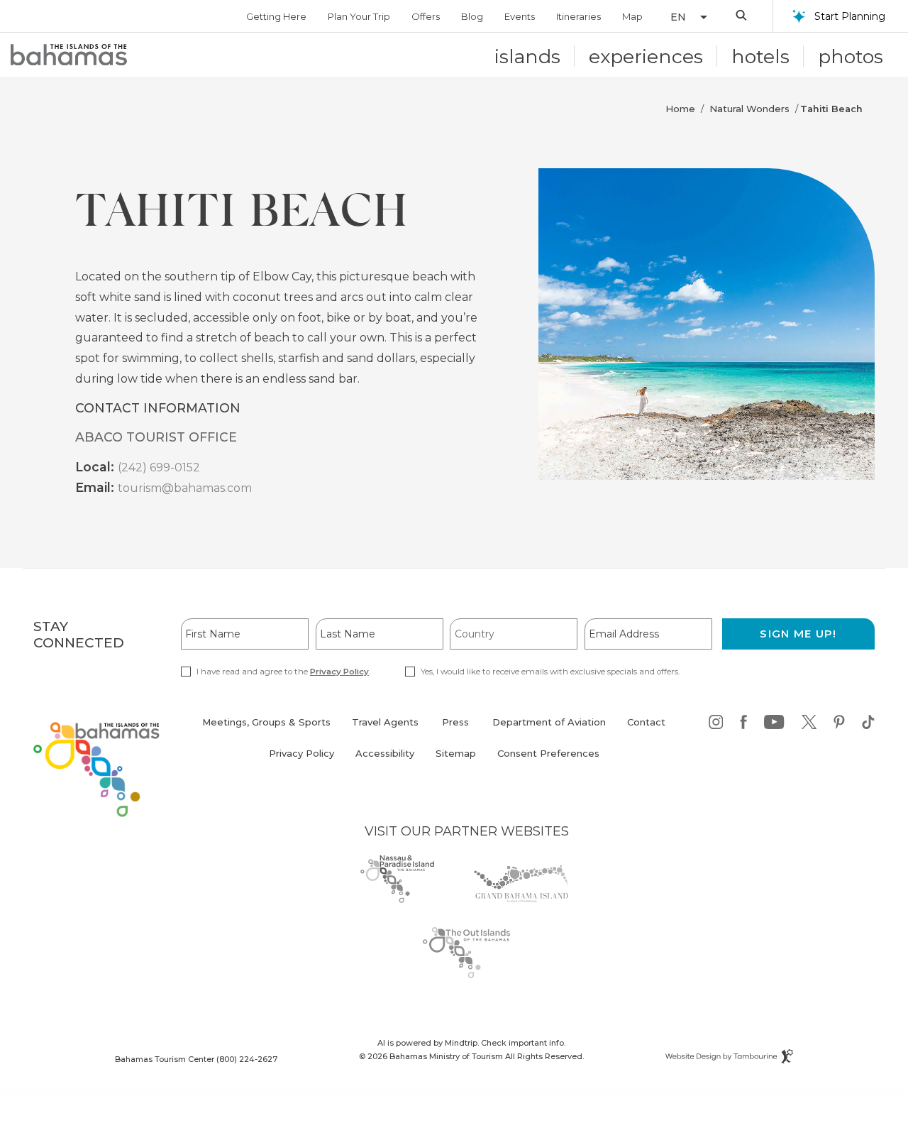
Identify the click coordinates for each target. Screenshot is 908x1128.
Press (455, 722)
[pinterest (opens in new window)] (839, 724)
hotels (760, 56)
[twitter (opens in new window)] (809, 724)
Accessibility (384, 753)
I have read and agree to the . (283, 672)
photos (850, 56)
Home (680, 108)
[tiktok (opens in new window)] (868, 724)
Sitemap (456, 753)
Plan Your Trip (359, 16)
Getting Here (276, 16)
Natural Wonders (749, 108)
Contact (646, 722)
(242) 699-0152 (159, 467)
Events (519, 16)
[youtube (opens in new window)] (774, 724)
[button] (682, 17)
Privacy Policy (339, 672)
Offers (425, 16)
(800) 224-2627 (246, 1059)
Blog (472, 16)
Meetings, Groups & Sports (266, 722)
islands (527, 56)
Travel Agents (385, 722)
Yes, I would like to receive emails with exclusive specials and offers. (550, 672)
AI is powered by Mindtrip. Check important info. (471, 1043)
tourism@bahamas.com (185, 488)
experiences (646, 56)
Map (632, 16)
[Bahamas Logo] (69, 54)
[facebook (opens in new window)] (743, 724)
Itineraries (578, 16)
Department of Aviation (549, 730)
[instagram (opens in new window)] (716, 724)
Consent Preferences (548, 753)
